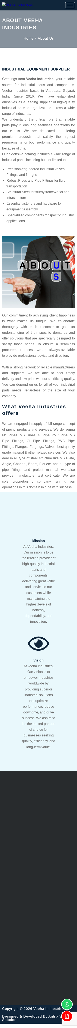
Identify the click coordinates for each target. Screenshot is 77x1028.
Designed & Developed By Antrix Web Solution (34, 1018)
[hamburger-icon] (70, 5)
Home (28, 38)
